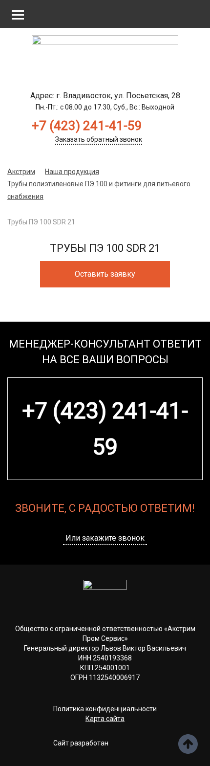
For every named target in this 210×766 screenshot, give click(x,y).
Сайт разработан (80, 743)
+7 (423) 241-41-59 (87, 125)
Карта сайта (105, 718)
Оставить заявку (105, 274)
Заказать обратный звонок (98, 139)
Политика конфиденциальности (105, 709)
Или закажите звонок (105, 538)
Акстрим (21, 171)
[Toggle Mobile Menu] (18, 14)
